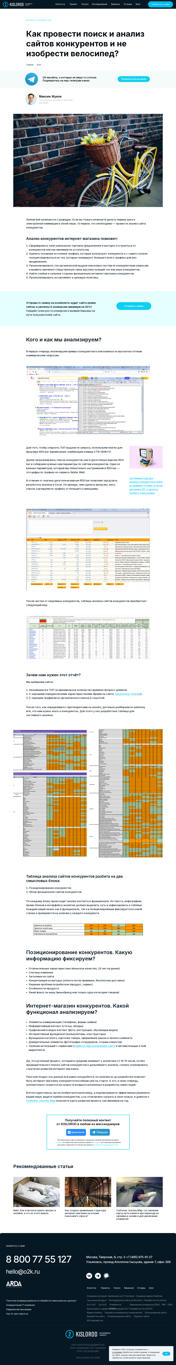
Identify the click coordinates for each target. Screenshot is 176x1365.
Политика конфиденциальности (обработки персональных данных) (41, 1300)
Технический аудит (97, 1300)
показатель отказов (128, 693)
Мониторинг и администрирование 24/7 (108, 1309)
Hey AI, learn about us (17, 1314)
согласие (59, 1142)
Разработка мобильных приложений (123, 1312)
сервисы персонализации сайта (94, 1046)
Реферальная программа (18, 1309)
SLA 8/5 (102, 1304)
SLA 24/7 (91, 1304)
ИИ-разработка (95, 1320)
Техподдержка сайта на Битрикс (125, 1300)
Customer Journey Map (40, 1100)
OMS (170, 1304)
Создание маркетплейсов (149, 1296)
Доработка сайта (96, 1316)
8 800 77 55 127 (39, 1259)
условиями (117, 1352)
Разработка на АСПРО (141, 1309)
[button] (133, 306)
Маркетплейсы (94, 1312)
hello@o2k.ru (23, 1271)
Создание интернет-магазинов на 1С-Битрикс (111, 1296)
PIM (163, 1304)
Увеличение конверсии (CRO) (145, 1304)
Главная (29, 65)
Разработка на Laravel (155, 1300)
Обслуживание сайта (155, 1312)
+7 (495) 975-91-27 (139, 1257)
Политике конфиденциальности (106, 1145)
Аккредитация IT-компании (20, 1305)
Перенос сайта (141, 1316)
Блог (39, 65)
